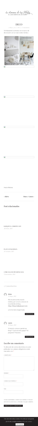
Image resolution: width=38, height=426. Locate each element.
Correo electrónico (10, 381)
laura (10, 323)
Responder (29, 314)
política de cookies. (26, 421)
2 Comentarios (25, 27)
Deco (19, 24)
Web (5, 389)
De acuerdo (19, 424)
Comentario (8, 355)
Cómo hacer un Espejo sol (14, 272)
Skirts (7, 196)
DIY (19, 27)
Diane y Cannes (28, 196)
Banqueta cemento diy (12, 226)
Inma (10, 294)
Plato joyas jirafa (10, 249)
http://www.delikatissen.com (17, 306)
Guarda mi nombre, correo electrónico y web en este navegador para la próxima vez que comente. (18, 400)
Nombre (6, 373)
